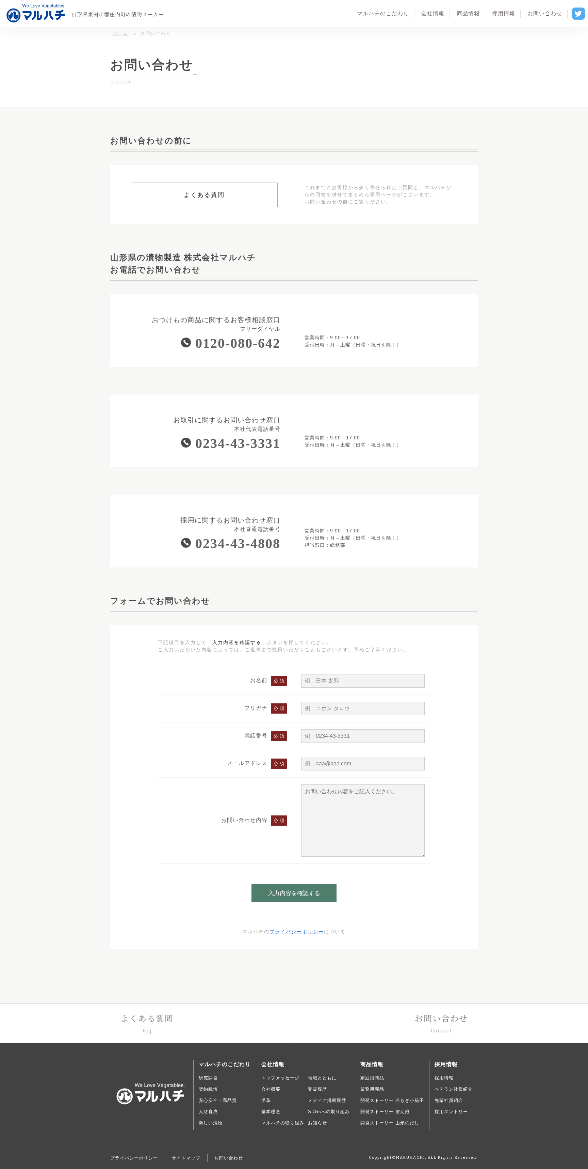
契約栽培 (208, 1089)
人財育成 (208, 1111)
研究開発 (208, 1077)
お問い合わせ (228, 1157)
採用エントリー (451, 1111)
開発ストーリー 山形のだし (389, 1122)
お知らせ (317, 1122)
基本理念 (270, 1111)
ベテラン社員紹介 (454, 1089)
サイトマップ (186, 1157)
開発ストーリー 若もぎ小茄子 (392, 1100)
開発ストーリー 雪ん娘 (385, 1111)
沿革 (266, 1100)
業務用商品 (372, 1089)
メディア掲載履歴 (327, 1100)
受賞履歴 (317, 1089)
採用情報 (444, 1077)
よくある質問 (204, 194)
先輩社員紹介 (449, 1100)
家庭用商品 (372, 1077)
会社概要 (270, 1089)
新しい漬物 (211, 1122)
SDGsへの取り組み (329, 1111)
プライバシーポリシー (297, 931)
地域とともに (322, 1077)
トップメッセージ (280, 1077)
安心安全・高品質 (218, 1100)
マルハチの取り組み (282, 1122)
